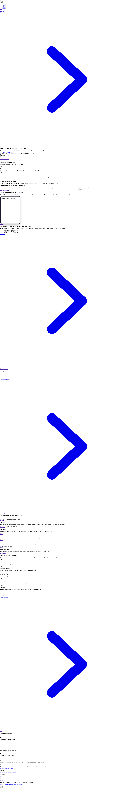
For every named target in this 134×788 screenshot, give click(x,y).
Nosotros (4, 7)
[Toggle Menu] (1, 2)
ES (1, 9)
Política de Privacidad (4, 784)
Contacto (4, 8)
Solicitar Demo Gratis (4, 152)
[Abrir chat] (1, 787)
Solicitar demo (2, 513)
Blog (3, 6)
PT (3, 9)
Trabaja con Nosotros (7, 772)
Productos (4, 4)
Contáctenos (2, 10)
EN (2, 9)
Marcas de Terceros (18, 784)
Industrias (4, 5)
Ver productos (10, 152)
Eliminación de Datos (11, 784)
